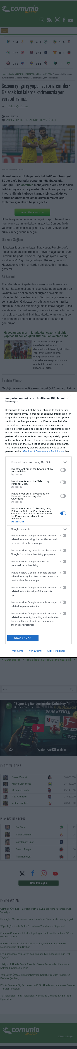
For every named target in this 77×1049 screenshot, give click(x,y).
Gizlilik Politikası (56, 650)
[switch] (63, 470)
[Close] (70, 398)
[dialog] (38, 525)
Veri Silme (17, 650)
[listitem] (38, 462)
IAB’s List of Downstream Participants (43, 451)
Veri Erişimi (35, 650)
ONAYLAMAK (23, 638)
